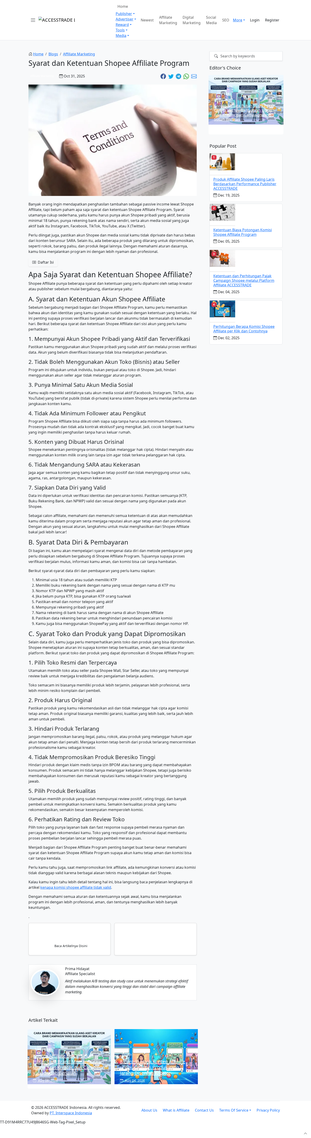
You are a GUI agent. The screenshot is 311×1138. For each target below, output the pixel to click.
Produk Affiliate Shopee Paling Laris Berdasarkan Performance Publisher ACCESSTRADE (244, 184)
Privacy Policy (268, 1110)
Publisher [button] (124, 13)
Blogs (53, 54)
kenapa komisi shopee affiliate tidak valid (75, 887)
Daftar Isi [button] (45, 262)
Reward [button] (122, 24)
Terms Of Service (233, 1110)
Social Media (211, 20)
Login (255, 20)
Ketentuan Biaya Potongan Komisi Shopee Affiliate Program (242, 232)
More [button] (237, 20)
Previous (203, 105)
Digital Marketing (192, 20)
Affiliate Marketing (168, 20)
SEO (225, 20)
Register (272, 20)
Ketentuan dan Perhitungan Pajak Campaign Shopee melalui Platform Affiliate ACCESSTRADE (243, 280)
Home (122, 6)
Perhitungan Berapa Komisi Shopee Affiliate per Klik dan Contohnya (244, 329)
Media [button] (121, 35)
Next (288, 105)
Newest (147, 20)
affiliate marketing (79, 54)
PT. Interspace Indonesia (71, 1112)
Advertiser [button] (124, 19)
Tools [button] (120, 30)
